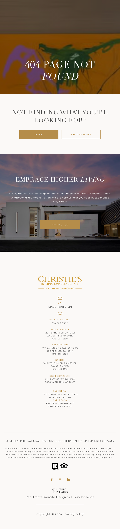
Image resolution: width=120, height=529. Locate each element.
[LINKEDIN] (68, 480)
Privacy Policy (74, 514)
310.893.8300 (60, 323)
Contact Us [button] (60, 224)
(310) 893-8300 (60, 339)
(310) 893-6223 (60, 354)
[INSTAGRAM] (60, 480)
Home (38, 134)
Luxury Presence (82, 497)
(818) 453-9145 (60, 369)
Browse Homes (81, 134)
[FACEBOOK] (51, 480)
